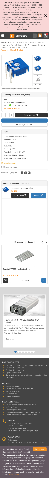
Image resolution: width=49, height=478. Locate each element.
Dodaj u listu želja (24, 124)
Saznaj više (14, 475)
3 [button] (21, 352)
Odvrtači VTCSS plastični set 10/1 (17, 269)
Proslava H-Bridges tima (15, 367)
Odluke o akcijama (12, 391)
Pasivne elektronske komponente (30, 42)
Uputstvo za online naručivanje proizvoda (21, 404)
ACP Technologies (18, 102)
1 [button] (15, 352)
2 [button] (18, 352)
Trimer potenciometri (35, 45)
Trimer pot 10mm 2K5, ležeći (22, 188)
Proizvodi (13, 42)
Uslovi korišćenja (12, 393)
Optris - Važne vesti (13, 372)
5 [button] (27, 352)
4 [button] (24, 352)
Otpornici (4, 45)
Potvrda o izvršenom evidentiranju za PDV (21, 414)
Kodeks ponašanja (12, 386)
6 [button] (30, 352)
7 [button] (33, 352)
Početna (4, 42)
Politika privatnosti (13, 396)
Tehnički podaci (10, 163)
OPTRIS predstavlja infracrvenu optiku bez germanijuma (26, 365)
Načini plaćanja (11, 407)
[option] (17, 70)
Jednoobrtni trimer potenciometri (13, 47)
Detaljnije (25, 280)
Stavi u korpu (30, 115)
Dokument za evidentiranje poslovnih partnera (23, 412)
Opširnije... (10, 339)
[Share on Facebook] (22, 173)
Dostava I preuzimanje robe (16, 409)
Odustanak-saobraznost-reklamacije (19, 388)
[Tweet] (25, 173)
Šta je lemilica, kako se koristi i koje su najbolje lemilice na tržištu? (26, 376)
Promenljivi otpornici (18, 45)
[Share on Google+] (29, 173)
